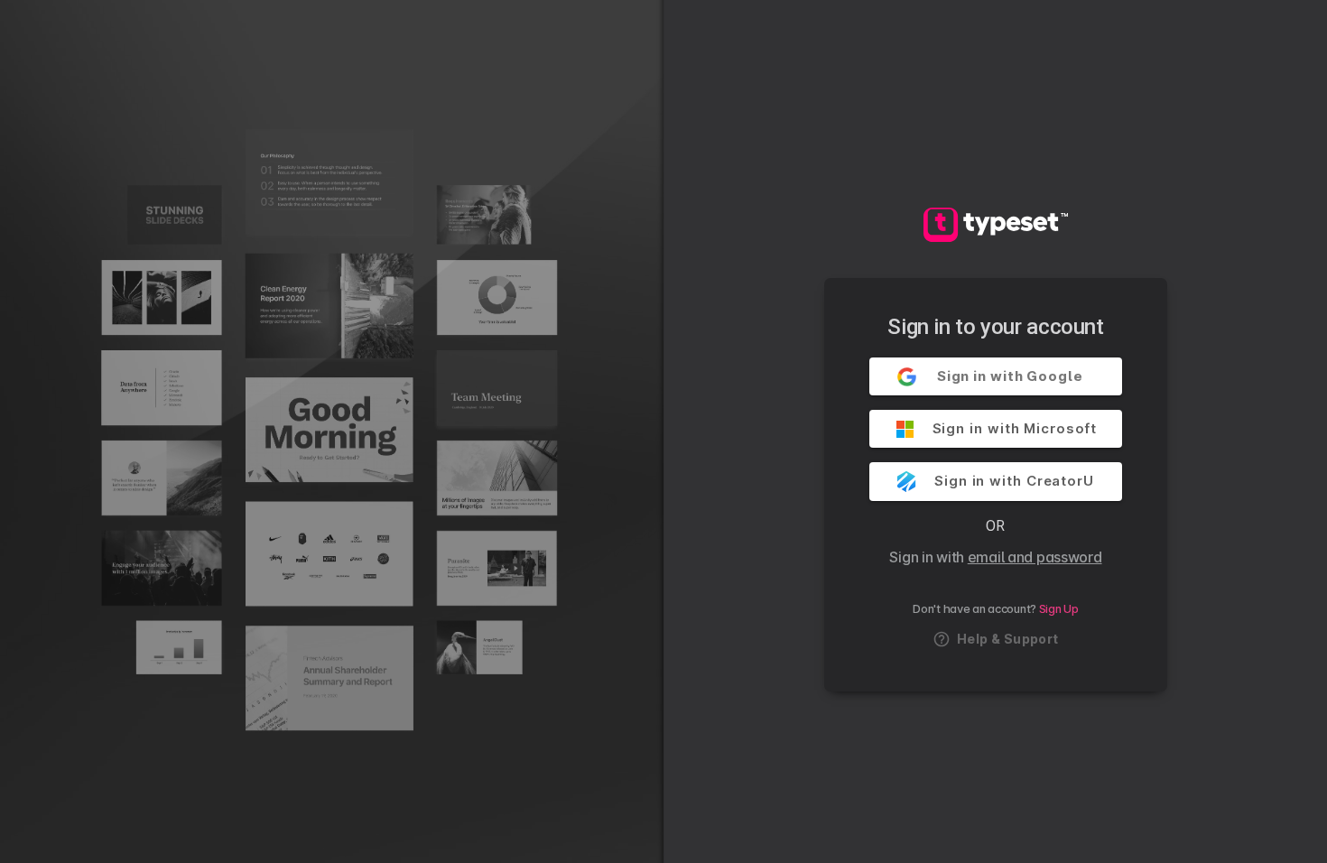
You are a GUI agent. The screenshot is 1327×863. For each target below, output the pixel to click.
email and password (1035, 557)
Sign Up (1059, 609)
